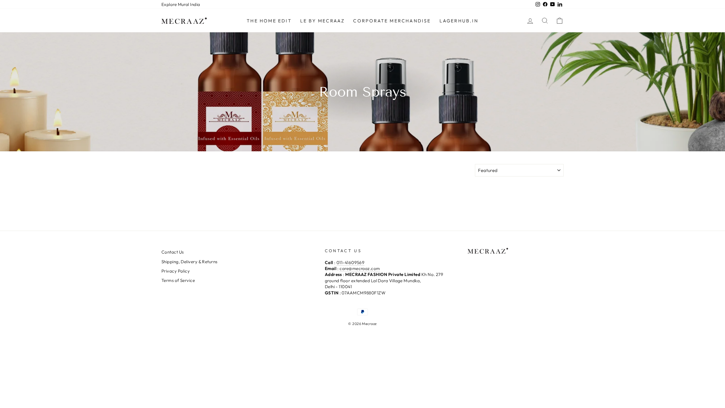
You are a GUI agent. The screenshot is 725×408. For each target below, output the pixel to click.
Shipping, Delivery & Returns (189, 261)
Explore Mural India (180, 4)
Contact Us (172, 252)
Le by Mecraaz (322, 21)
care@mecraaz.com (360, 268)
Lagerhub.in (459, 21)
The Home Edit (269, 21)
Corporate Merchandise (392, 21)
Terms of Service (178, 280)
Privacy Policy (175, 271)
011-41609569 (350, 262)
